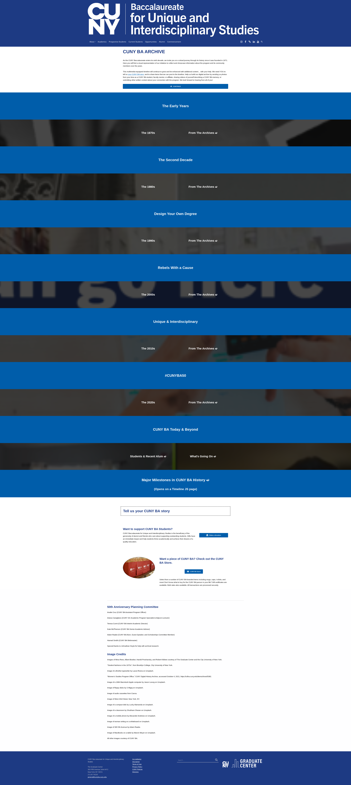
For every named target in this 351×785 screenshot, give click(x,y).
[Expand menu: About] (95, 41)
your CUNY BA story (136, 74)
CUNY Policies (137, 769)
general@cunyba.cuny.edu (97, 777)
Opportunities (151, 42)
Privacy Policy (137, 767)
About (91, 42)
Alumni (162, 42)
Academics (102, 42)
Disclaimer (136, 762)
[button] (261, 41)
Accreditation (136, 759)
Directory (135, 772)
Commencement (174, 42)
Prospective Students (117, 42)
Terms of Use (136, 764)
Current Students (136, 42)
